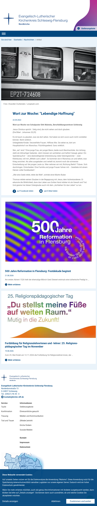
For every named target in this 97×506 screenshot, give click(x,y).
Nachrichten (29, 40)
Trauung (4, 416)
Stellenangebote (88, 28)
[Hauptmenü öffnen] (4, 34)
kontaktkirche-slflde (14, 397)
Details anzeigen (10, 501)
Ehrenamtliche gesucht (29, 411)
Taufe (3, 407)
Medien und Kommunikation (31, 416)
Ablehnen (55, 501)
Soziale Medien (26, 430)
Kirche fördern (25, 425)
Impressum (24, 442)
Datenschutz (25, 447)
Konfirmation (6, 411)
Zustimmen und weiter (80, 501)
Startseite (18, 40)
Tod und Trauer (7, 420)
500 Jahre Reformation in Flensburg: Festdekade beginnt (38, 271)
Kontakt (23, 438)
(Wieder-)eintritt (26, 420)
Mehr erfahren (14, 284)
